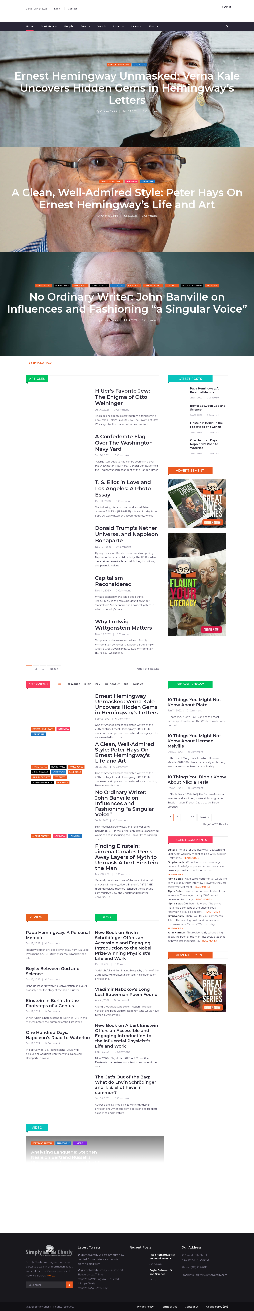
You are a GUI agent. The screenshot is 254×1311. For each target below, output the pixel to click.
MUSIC (87, 684)
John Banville (99, 286)
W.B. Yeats (212, 286)
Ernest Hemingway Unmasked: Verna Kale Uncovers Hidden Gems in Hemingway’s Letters (127, 88)
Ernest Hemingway (118, 65)
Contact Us (192, 1306)
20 (192, 817)
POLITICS (138, 684)
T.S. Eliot (172, 286)
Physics (75, 836)
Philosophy (63, 1143)
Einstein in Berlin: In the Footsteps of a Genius (206, 424)
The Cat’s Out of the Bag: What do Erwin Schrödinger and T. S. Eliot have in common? (125, 1084)
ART (126, 684)
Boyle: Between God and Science (207, 407)
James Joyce (80, 286)
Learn (135, 26)
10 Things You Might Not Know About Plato (194, 702)
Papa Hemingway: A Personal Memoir (204, 390)
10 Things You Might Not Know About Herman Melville (194, 741)
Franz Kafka (43, 286)
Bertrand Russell (42, 1143)
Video (80, 1143)
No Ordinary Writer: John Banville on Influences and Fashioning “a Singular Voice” (127, 303)
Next (53, 668)
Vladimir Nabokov (192, 286)
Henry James (62, 286)
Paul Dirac (134, 286)
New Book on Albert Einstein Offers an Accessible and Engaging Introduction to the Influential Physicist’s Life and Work (126, 1036)
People (68, 26)
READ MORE (191, 858)
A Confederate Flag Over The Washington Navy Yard (124, 442)
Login (57, 8)
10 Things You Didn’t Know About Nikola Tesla (197, 779)
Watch (101, 26)
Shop (152, 26)
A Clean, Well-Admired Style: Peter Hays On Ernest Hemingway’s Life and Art (127, 198)
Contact (72, 8)
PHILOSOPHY (112, 684)
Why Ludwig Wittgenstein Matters (123, 625)
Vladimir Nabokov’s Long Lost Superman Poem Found (126, 992)
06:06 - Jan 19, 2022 (36, 8)
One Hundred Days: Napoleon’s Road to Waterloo (204, 444)
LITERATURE (73, 684)
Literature (140, 65)
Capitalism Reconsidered (113, 581)
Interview (131, 181)
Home (30, 26)
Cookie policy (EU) (217, 1306)
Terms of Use (169, 1306)
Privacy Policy (145, 1306)
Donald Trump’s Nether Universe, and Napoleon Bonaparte (126, 534)
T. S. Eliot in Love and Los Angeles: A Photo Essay (123, 488)
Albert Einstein (41, 836)
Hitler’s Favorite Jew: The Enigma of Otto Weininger (122, 397)
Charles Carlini (108, 111)
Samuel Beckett (153, 286)
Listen (117, 26)
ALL (60, 684)
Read (84, 26)
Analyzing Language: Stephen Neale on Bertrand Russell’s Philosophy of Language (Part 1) (66, 1157)
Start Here (47, 26)
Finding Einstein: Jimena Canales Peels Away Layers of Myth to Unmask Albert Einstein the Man (126, 857)
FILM (97, 684)
